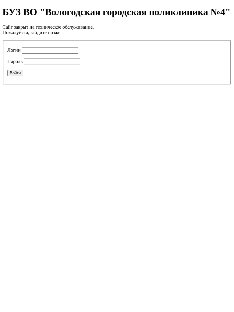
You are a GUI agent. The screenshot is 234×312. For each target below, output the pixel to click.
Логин (14, 50)
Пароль (15, 61)
